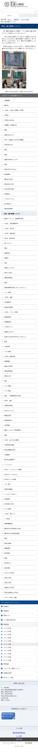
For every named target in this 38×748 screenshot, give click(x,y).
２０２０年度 (7, 647)
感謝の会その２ (9, 135)
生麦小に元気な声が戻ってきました (15, 336)
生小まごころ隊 (8, 677)
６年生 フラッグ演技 (11, 312)
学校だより (6, 615)
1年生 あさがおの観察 (11, 440)
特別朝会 (7, 194)
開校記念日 (7, 415)
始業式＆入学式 (9, 587)
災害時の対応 (7, 673)
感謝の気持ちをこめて (11, 159)
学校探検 (7, 499)
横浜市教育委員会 (19, 733)
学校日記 (16, 19)
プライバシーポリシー (9, 743)
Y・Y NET (19, 736)
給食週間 (7, 174)
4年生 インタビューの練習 (13, 469)
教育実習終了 (8, 420)
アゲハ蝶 (7, 484)
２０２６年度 (7, 628)
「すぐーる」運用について (11, 668)
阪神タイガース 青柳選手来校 (13, 218)
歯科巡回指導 (8, 208)
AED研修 (7, 425)
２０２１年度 (25, 19)
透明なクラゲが (9, 268)
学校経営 (6, 611)
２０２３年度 (7, 638)
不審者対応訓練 (9, 445)
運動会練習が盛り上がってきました (15, 287)
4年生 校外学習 (9, 238)
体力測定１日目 (9, 504)
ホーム (10, 15)
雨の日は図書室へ (9, 459)
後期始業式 (7, 317)
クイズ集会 (7, 386)
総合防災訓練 (8, 307)
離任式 (6, 105)
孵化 (5, 130)
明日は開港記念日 (9, 450)
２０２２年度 (7, 641)
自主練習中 (7, 302)
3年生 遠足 (8, 400)
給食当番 (7, 568)
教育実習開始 (8, 489)
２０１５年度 (7, 660)
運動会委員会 (8, 277)
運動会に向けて (9, 332)
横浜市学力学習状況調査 (11, 533)
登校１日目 (7, 582)
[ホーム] (19, 4)
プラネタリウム (9, 199)
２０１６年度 (7, 657)
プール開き (7, 391)
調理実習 (7, 253)
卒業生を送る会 (9, 120)
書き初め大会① (9, 184)
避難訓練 (7, 548)
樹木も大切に (8, 272)
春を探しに (7, 563)
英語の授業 (7, 543)
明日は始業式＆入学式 (11, 592)
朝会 (5, 149)
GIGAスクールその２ (10, 474)
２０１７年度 (7, 653)
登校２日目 (7, 578)
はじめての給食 (9, 573)
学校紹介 (6, 606)
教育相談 (6, 664)
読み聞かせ (7, 204)
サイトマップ (19, 746)
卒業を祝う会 (8, 144)
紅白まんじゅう (9, 410)
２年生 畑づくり (9, 514)
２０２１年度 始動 (10, 597)
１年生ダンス (8, 327)
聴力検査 (7, 553)
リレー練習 (7, 292)
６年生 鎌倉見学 (9, 356)
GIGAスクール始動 (10, 479)
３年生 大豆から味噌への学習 (13, 110)
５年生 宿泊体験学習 (11, 223)
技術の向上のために (10, 169)
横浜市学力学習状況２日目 (12, 528)
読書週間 (7, 100)
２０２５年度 (7, 631)
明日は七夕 (7, 376)
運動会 (6, 258)
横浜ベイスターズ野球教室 (12, 430)
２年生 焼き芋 (9, 228)
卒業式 (6, 115)
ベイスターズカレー (10, 494)
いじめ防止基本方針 (9, 620)
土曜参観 (7, 455)
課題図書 (7, 361)
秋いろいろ (7, 243)
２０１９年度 (7, 650)
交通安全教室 (8, 405)
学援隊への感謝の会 (10, 125)
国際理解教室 (8, 523)
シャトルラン (8, 464)
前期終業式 (7, 322)
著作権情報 (28, 743)
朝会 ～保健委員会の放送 (12, 395)
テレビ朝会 (7, 509)
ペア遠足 (7, 519)
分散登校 (7, 346)
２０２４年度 (7, 634)
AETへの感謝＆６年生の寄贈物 (13, 140)
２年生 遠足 (8, 297)
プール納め (7, 351)
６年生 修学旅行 (9, 233)
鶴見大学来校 (8, 366)
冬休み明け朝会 (9, 189)
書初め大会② (8, 179)
